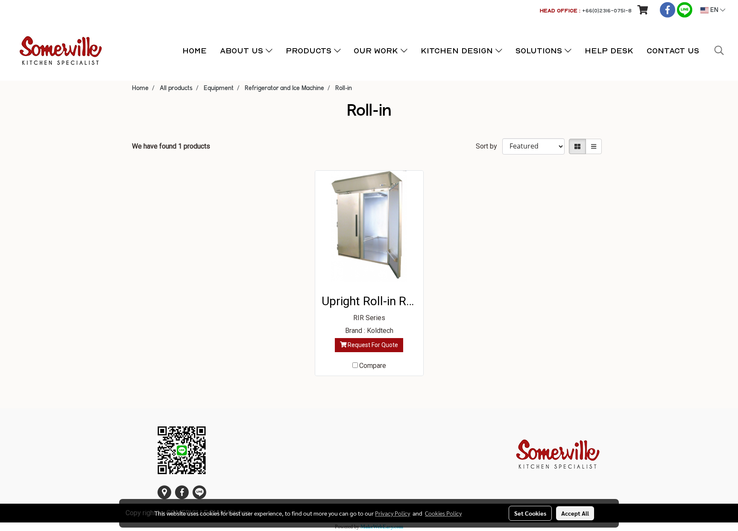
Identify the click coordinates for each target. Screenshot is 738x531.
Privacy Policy (392, 513)
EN (714, 10)
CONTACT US (673, 50)
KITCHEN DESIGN (458, 50)
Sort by (489, 146)
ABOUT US (243, 50)
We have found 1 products (171, 146)
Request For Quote (372, 344)
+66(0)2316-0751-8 (607, 10)
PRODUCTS (310, 50)
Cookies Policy (443, 513)
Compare (372, 366)
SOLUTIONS (540, 50)
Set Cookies (530, 513)
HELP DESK (609, 50)
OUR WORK (377, 50)
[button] (719, 50)
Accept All (575, 513)
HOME (194, 50)
